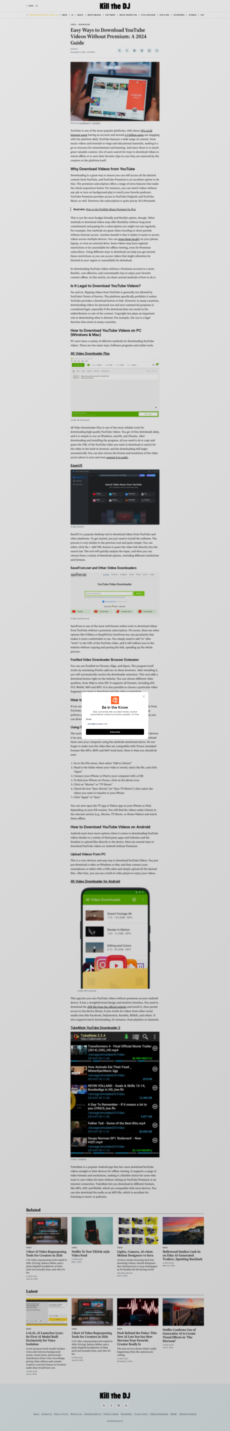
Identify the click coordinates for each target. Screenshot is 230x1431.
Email (88, 719)
